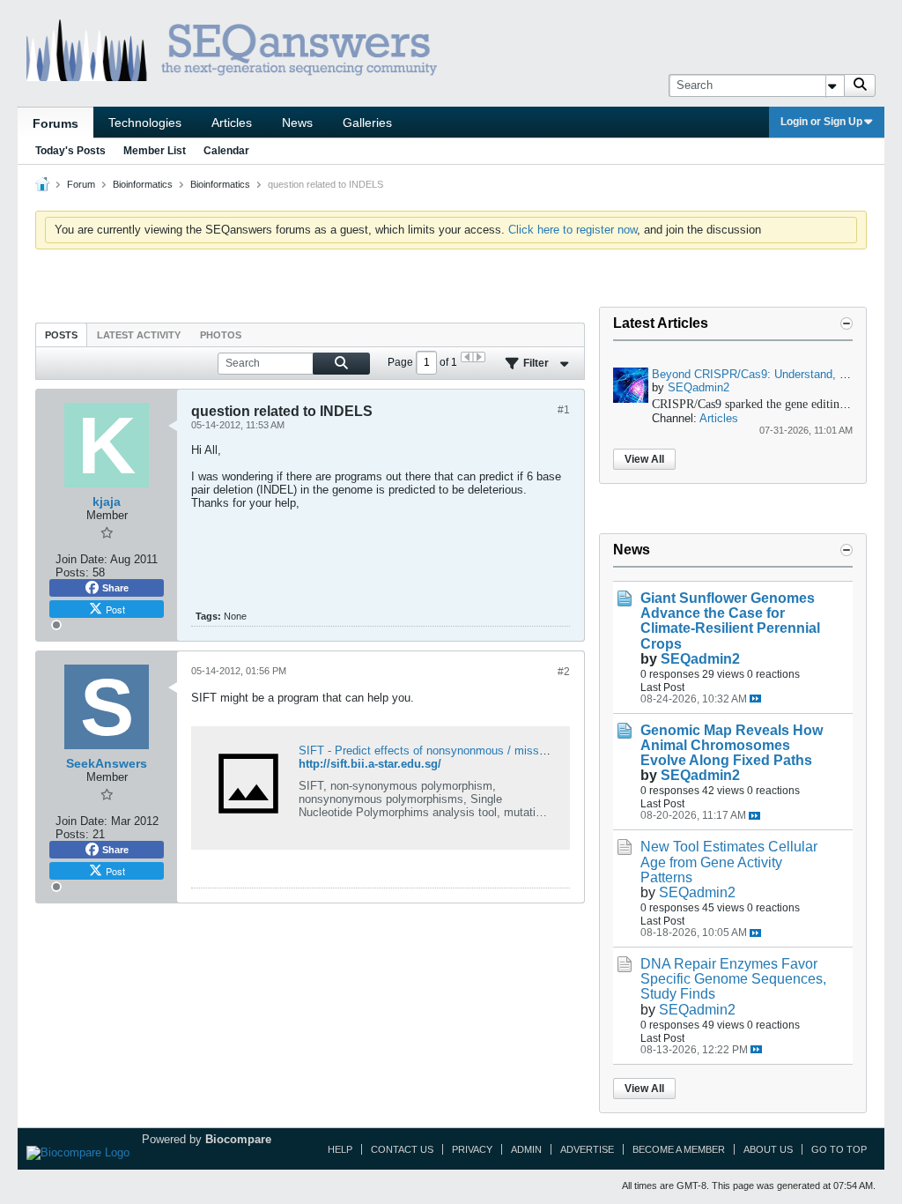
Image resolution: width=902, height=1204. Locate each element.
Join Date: (81, 559)
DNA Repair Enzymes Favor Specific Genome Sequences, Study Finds (733, 978)
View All (644, 459)
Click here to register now (572, 229)
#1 (564, 410)
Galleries (367, 122)
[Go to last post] (755, 698)
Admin (526, 1149)
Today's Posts (70, 151)
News (297, 122)
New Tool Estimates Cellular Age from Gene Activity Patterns (728, 861)
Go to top (839, 1149)
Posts (61, 335)
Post (115, 609)
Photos (220, 335)
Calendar (226, 151)
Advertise (587, 1149)
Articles (231, 122)
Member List (154, 151)
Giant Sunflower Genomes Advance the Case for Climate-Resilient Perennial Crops (730, 620)
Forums (55, 123)
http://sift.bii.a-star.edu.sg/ (370, 763)
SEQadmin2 (698, 387)
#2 (564, 671)
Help (340, 1149)
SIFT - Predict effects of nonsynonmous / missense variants (453, 750)
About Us (768, 1149)
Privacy (472, 1149)
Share (115, 588)
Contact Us (402, 1149)
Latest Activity (139, 335)
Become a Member (678, 1149)
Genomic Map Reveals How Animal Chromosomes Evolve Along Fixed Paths (731, 745)
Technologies (144, 122)
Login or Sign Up (821, 121)
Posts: (72, 572)
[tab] (61, 334)
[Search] (860, 85)
